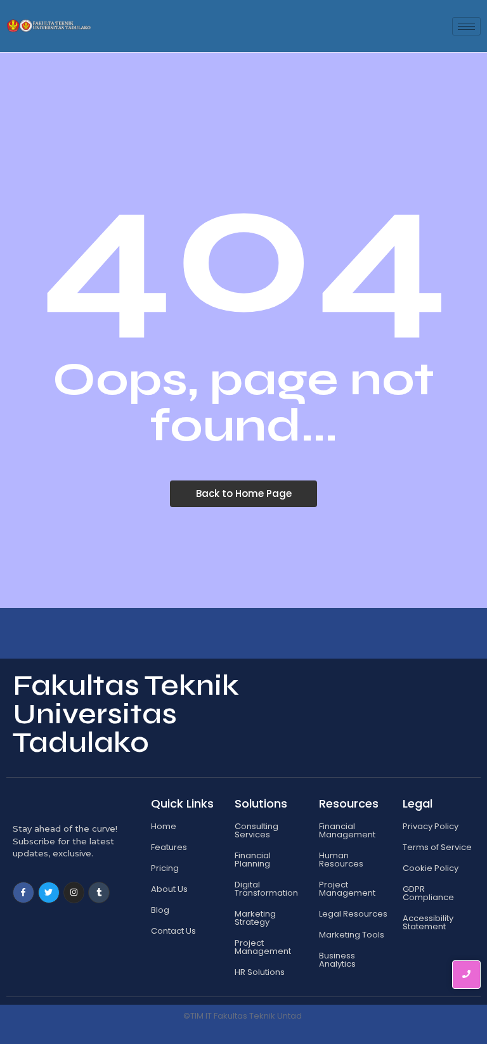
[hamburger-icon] (466, 26)
